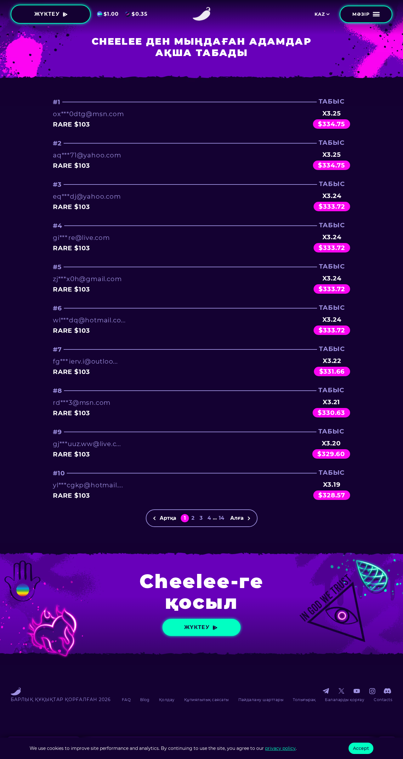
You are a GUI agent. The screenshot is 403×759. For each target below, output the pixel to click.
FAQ (126, 699)
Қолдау (167, 699)
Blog (145, 699)
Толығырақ (304, 699)
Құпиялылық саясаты (206, 699)
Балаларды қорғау (344, 699)
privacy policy (280, 748)
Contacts (383, 699)
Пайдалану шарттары (261, 699)
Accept (361, 748)
